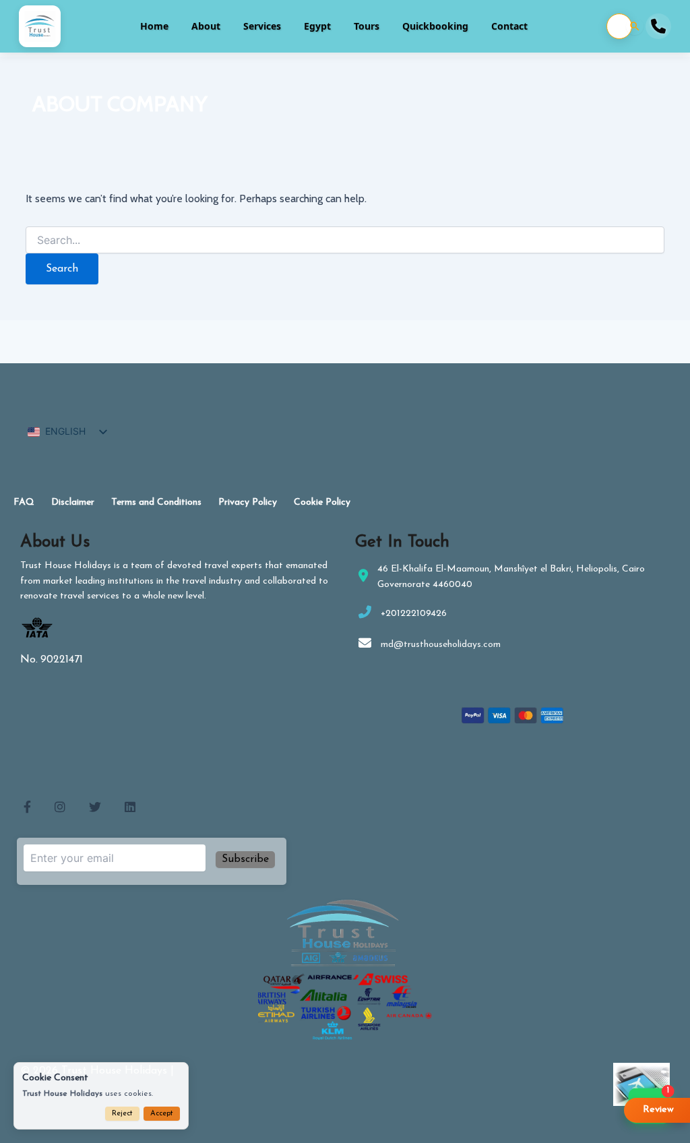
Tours (366, 26)
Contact (509, 26)
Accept (161, 1113)
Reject (122, 1113)
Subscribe (245, 859)
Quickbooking (435, 26)
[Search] (635, 26)
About (205, 26)
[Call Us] (658, 26)
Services (262, 26)
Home (154, 26)
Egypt (317, 26)
